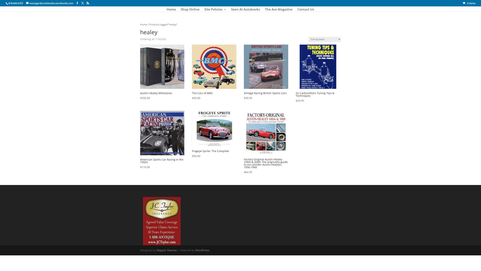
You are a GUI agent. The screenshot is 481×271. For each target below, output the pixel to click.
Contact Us (305, 9)
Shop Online (190, 9)
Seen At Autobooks (245, 9)
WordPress (202, 250)
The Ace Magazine (279, 9)
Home (171, 9)
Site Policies (213, 9)
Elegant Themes (167, 250)
